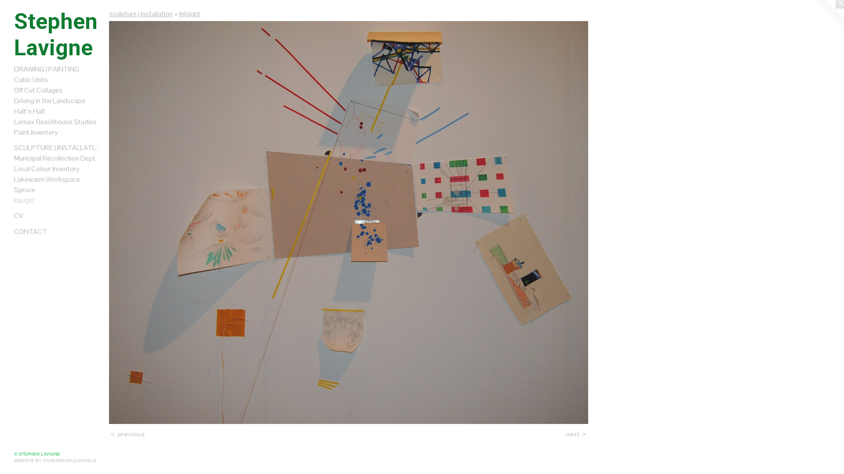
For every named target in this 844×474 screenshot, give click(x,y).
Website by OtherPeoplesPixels (55, 460)
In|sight (24, 200)
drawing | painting (46, 69)
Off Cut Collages (38, 90)
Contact (30, 231)
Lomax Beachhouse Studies (55, 121)
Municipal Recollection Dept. (55, 158)
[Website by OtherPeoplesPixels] (826, 17)
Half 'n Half (29, 111)
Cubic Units (31, 79)
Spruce (24, 189)
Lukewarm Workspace (47, 179)
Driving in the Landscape (49, 100)
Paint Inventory (36, 132)
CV (18, 215)
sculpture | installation (58, 147)
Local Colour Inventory (47, 168)
